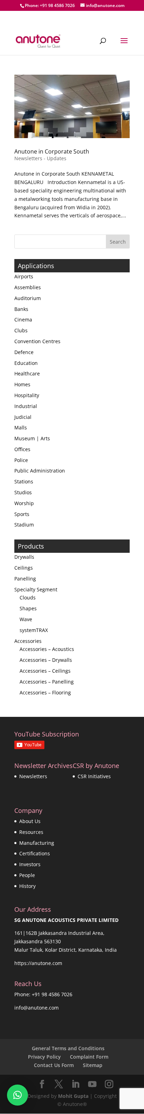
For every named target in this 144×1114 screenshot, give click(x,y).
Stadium (24, 524)
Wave (26, 619)
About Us (30, 821)
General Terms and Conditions (68, 1048)
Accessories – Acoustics (47, 649)
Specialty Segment (35, 589)
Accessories (28, 641)
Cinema (23, 319)
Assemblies (27, 287)
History (27, 886)
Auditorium (27, 298)
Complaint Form (89, 1056)
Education (26, 363)
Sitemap (92, 1065)
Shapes (28, 608)
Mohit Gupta (73, 1096)
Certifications (34, 853)
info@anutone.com (36, 1007)
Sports (21, 514)
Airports (23, 276)
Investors (30, 864)
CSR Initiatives (94, 776)
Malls (20, 427)
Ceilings (23, 567)
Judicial (22, 417)
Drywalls (24, 556)
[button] (17, 1095)
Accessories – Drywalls (46, 660)
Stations (23, 481)
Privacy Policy (44, 1056)
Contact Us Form (54, 1065)
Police (21, 460)
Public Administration (39, 470)
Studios (23, 492)
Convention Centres (37, 341)
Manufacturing (36, 843)
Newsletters (33, 776)
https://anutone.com (38, 963)
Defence (24, 352)
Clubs (21, 330)
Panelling (25, 578)
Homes (22, 384)
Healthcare (27, 373)
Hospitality (26, 395)
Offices (22, 449)
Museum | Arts (32, 438)
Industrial (25, 406)
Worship (24, 503)
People (27, 875)
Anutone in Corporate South (51, 151)
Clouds (28, 597)
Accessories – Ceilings (45, 670)
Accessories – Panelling (47, 681)
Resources (31, 832)
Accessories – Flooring (45, 692)
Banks (21, 309)
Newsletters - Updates (40, 158)
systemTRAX (34, 630)
